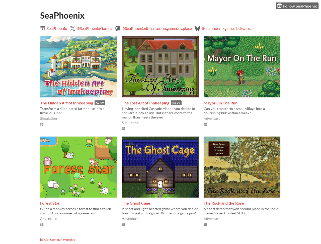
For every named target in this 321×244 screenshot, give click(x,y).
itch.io (44, 239)
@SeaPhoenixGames (94, 28)
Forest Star (50, 203)
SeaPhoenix (57, 28)
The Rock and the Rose (224, 203)
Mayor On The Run (220, 102)
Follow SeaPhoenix (300, 6)
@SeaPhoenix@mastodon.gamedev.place (157, 28)
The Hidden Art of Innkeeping (66, 102)
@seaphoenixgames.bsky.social (228, 28)
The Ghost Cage (136, 203)
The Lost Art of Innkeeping (145, 102)
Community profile (62, 239)
